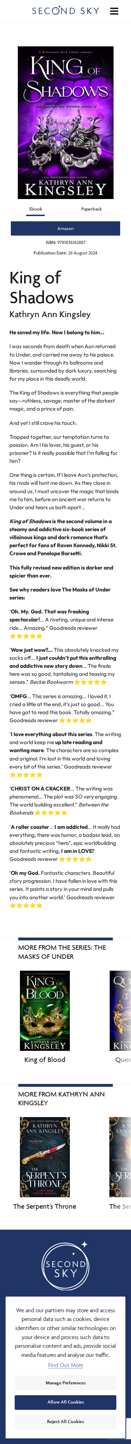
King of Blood (44, 1059)
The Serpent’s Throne (44, 1206)
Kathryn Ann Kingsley (50, 313)
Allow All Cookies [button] (66, 1402)
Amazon (65, 228)
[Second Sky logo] (65, 10)
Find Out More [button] (65, 1364)
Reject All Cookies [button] (65, 1421)
